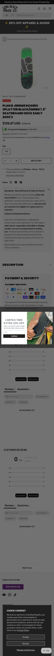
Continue (14, 336)
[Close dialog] (51, 313)
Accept (26, 637)
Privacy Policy (23, 630)
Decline (25, 643)
